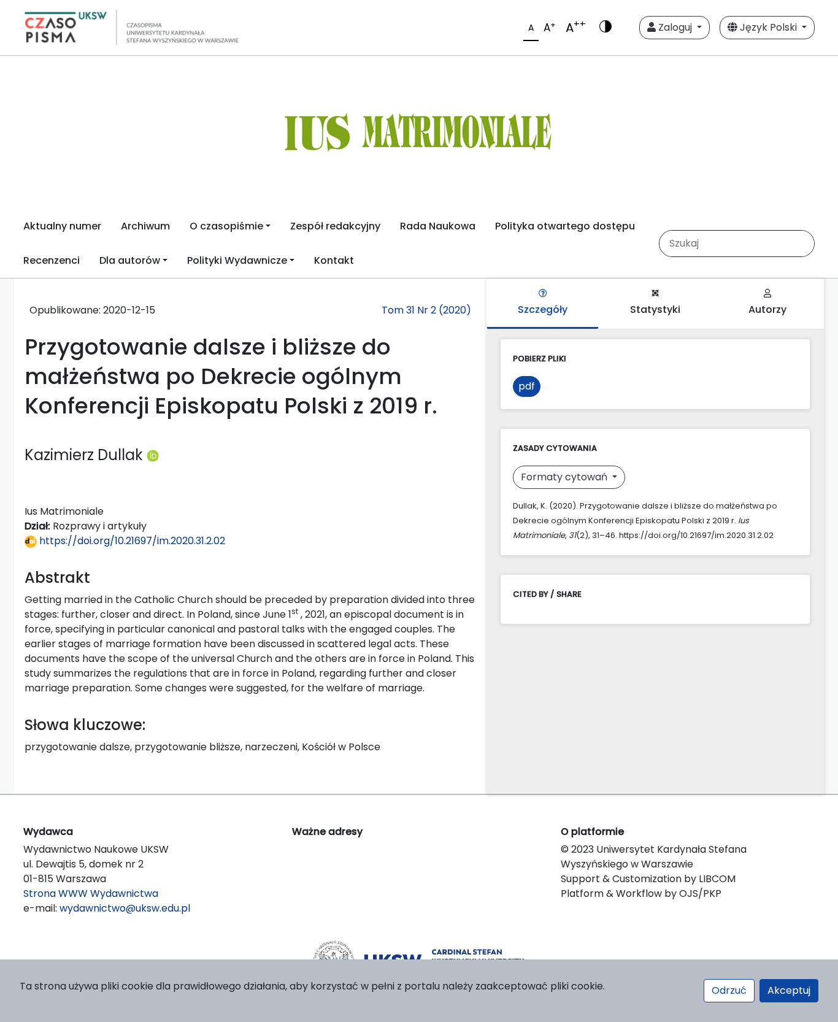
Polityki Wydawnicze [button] (237, 260)
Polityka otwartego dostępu (565, 226)
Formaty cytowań (565, 477)
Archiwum (145, 226)
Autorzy (767, 309)
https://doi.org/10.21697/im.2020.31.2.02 (131, 541)
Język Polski (768, 27)
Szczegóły (542, 309)
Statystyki (655, 309)
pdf (526, 386)
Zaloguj (675, 27)
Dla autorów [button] (129, 260)
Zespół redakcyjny (335, 226)
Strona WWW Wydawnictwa (90, 893)
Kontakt (334, 260)
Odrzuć (729, 990)
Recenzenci (51, 260)
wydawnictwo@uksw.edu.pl (125, 908)
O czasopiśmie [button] (226, 226)
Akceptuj (788, 990)
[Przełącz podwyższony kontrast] (605, 27)
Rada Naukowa (437, 226)
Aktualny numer (62, 226)
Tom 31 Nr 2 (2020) (426, 310)
